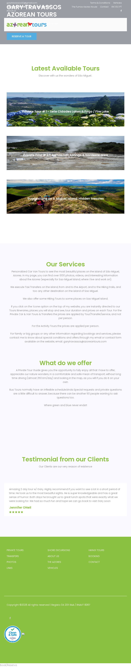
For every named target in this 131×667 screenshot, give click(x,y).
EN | (113, 6)
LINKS (9, 568)
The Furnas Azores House (84, 6)
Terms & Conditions (100, 2)
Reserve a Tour (21, 36)
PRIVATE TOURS (15, 550)
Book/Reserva (8, 665)
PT (120, 6)
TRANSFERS (13, 556)
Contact (104, 6)
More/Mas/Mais (65, 194)
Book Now (65, 107)
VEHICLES (53, 568)
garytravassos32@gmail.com (22, 2)
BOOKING (94, 556)
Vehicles (117, 2)
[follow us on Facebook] (121, 10)
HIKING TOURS (96, 550)
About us (11, 10)
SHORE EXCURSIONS (59, 550)
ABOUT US (53, 556)
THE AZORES (54, 562)
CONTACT (94, 562)
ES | (117, 6)
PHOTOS (11, 562)
